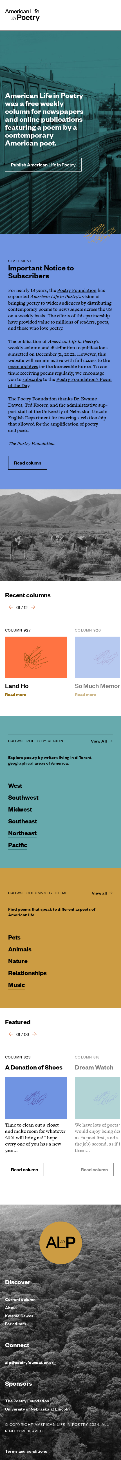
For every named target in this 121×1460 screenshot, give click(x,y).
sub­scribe (32, 379)
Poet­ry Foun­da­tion (77, 290)
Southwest (23, 797)
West (15, 785)
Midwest (20, 809)
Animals (20, 949)
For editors (15, 1323)
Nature (18, 960)
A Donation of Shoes (33, 1067)
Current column (20, 1299)
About (11, 1307)
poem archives (23, 367)
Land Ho (16, 685)
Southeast (22, 821)
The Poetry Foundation (27, 1400)
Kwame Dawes (19, 1315)
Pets (14, 937)
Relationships (27, 972)
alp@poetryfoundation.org (30, 1362)
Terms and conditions (26, 1451)
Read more (15, 694)
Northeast (22, 832)
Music (16, 984)
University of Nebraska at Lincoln (37, 1409)
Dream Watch (94, 1067)
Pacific (17, 844)
